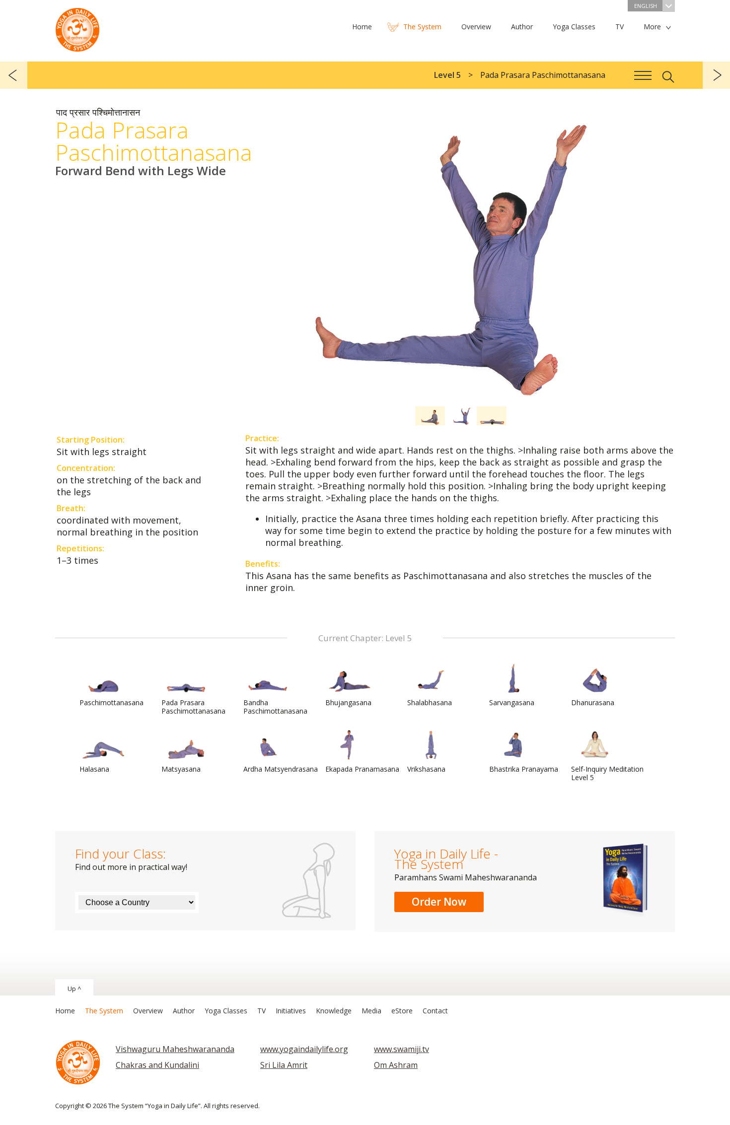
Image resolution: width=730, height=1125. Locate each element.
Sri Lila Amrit (283, 1064)
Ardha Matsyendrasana (280, 769)
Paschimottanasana (111, 702)
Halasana (94, 769)
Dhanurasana (592, 702)
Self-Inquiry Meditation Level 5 (607, 773)
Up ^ (74, 988)
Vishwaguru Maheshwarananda (175, 1049)
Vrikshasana (426, 769)
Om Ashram (396, 1064)
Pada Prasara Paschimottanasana (193, 707)
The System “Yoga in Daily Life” (77, 27)
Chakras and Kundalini (157, 1064)
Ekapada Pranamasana (362, 769)
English (645, 5)
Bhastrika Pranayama (523, 769)
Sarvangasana (511, 702)
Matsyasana (181, 769)
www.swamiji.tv (401, 1049)
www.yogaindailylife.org (304, 1049)
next (716, 75)
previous (13, 75)
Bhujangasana (348, 702)
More (652, 26)
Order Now (439, 902)
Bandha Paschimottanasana (275, 707)
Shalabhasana (429, 702)
